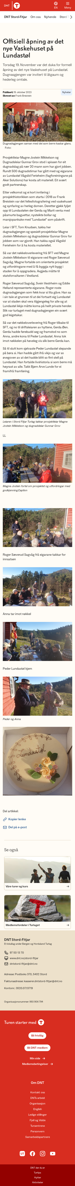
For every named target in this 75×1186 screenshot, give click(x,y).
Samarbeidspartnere (37, 1137)
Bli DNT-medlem (37, 1048)
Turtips (37, 1172)
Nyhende (50, 17)
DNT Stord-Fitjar (15, 17)
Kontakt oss (37, 1092)
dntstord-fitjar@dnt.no (24, 964)
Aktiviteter (37, 1182)
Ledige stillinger (37, 1114)
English (37, 1109)
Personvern (37, 1131)
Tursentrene (37, 1126)
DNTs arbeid (37, 1098)
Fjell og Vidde (38, 1120)
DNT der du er (37, 1167)
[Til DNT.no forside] (11, 5)
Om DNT (37, 1083)
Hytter (37, 1177)
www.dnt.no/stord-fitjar (24, 958)
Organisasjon (37, 1103)
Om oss (36, 17)
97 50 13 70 (17, 952)
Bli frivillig (37, 1035)
